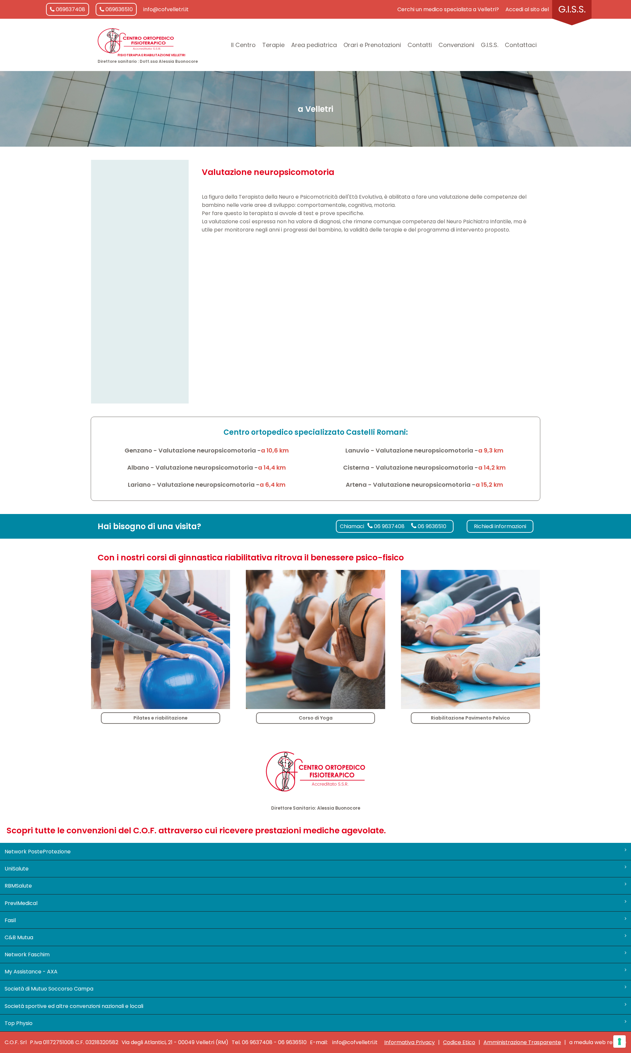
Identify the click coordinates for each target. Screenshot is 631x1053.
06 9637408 (389, 526)
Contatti (420, 45)
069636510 (118, 9)
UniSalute (17, 868)
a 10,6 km (275, 450)
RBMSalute (18, 886)
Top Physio (19, 1023)
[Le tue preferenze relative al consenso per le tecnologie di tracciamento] (619, 1041)
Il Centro (243, 45)
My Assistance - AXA (31, 971)
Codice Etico (459, 1042)
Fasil (10, 920)
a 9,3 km (490, 450)
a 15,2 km (489, 484)
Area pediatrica (314, 45)
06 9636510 (431, 526)
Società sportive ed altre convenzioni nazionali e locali (74, 1006)
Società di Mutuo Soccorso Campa (49, 988)
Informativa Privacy (409, 1042)
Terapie (273, 45)
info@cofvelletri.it (166, 9)
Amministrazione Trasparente (522, 1042)
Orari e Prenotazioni (372, 45)
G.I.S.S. (572, 9)
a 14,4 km (272, 467)
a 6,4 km (273, 484)
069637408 (70, 9)
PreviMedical (21, 903)
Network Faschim (27, 954)
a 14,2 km (492, 467)
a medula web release (597, 1042)
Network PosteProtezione (38, 851)
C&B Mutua (19, 937)
